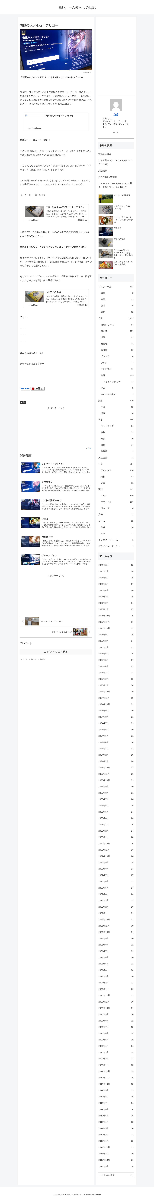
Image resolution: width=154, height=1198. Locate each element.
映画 (24, 402)
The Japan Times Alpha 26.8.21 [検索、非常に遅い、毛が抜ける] (115, 185)
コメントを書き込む (56, 651)
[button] (131, 1175)
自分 (116, 114)
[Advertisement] (56, 427)
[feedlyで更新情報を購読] (114, 132)
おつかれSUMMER (107, 177)
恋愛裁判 (102, 171)
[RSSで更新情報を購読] (117, 132)
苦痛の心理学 (104, 154)
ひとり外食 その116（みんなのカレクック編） (115, 162)
